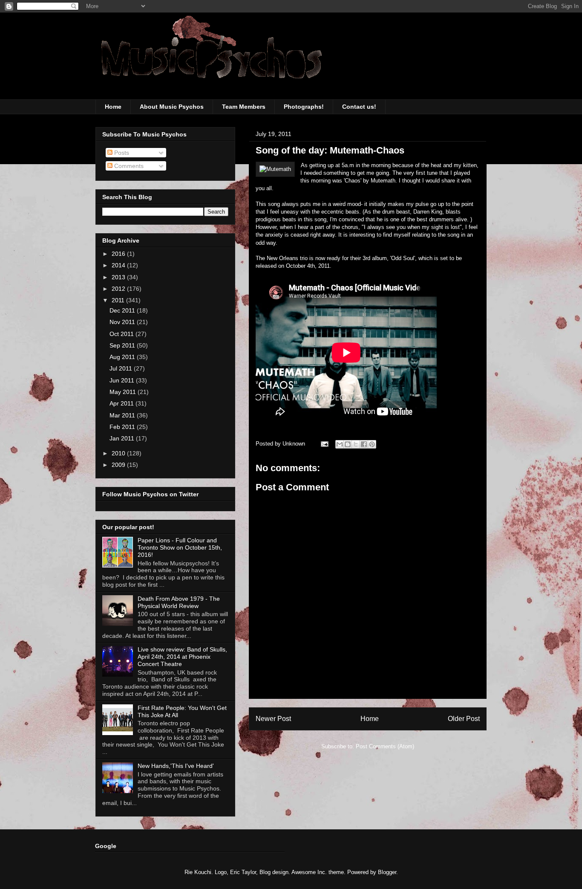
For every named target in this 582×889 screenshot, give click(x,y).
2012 (119, 288)
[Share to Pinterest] (372, 444)
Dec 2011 (123, 310)
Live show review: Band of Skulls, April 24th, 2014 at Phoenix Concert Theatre (182, 656)
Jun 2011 (122, 380)
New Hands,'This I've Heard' (176, 765)
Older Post (464, 718)
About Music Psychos (172, 106)
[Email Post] (324, 443)
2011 (119, 300)
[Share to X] (356, 444)
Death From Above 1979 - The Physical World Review (179, 602)
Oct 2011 (122, 333)
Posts (120, 152)
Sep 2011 (123, 345)
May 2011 (123, 391)
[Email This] (339, 444)
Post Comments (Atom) (385, 746)
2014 (119, 265)
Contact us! (359, 106)
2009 (119, 464)
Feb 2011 (123, 426)
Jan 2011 (122, 438)
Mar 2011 (123, 415)
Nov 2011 (123, 322)
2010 (119, 453)
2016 (119, 253)
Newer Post (273, 718)
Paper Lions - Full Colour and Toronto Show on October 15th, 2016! (180, 547)
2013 (119, 277)
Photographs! (304, 106)
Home (113, 106)
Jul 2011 (121, 368)
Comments (128, 165)
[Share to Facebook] (364, 444)
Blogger (387, 872)
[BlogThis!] (347, 444)
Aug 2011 (123, 356)
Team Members (243, 106)
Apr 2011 (122, 403)
